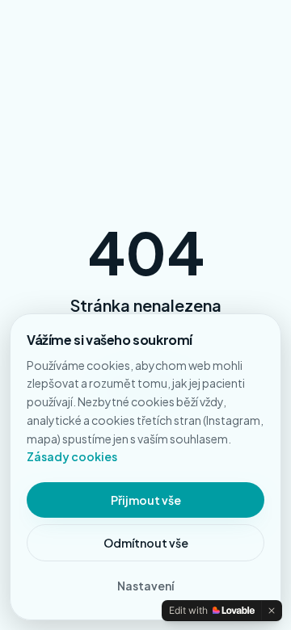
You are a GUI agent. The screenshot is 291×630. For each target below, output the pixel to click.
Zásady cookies (72, 456)
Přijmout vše (146, 500)
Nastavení (145, 585)
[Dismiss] (271, 610)
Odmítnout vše (145, 543)
